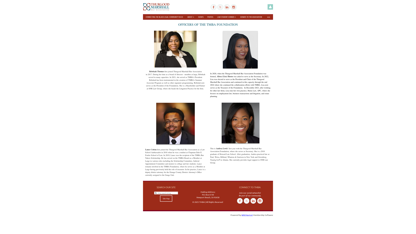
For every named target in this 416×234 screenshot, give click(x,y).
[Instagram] (233, 7)
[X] (220, 7)
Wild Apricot (247, 215)
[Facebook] (213, 7)
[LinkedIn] (227, 7)
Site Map (166, 198)
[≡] (268, 17)
